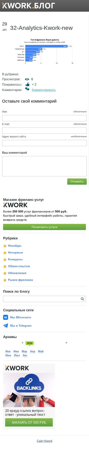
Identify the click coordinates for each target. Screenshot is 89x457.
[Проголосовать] (28, 84)
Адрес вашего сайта (14, 136)
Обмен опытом (19, 266)
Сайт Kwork (44, 440)
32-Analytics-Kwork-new (41, 28)
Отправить (77, 181)
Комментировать (44, 90)
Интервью (15, 252)
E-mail (5, 124)
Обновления (17, 273)
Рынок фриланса (20, 279)
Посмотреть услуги (44, 227)
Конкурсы (15, 259)
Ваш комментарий (14, 152)
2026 (29, 343)
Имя (4, 111)
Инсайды (14, 245)
